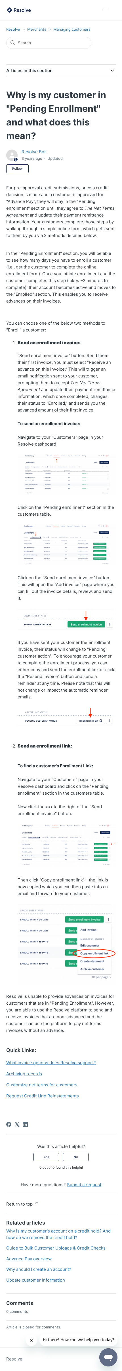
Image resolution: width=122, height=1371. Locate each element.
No (75, 1157)
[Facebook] (8, 1124)
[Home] (19, 10)
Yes (46, 1157)
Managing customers (72, 29)
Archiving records (24, 1073)
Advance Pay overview (29, 1258)
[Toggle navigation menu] (106, 10)
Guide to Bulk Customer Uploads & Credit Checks (56, 1248)
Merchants (36, 29)
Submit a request (84, 1184)
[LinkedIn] (25, 1124)
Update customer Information (35, 1280)
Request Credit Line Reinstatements (42, 1096)
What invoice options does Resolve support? (51, 1062)
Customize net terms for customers (41, 1084)
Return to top (20, 1204)
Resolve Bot (34, 151)
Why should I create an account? (38, 1269)
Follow (17, 168)
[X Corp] (17, 1124)
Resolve (13, 29)
